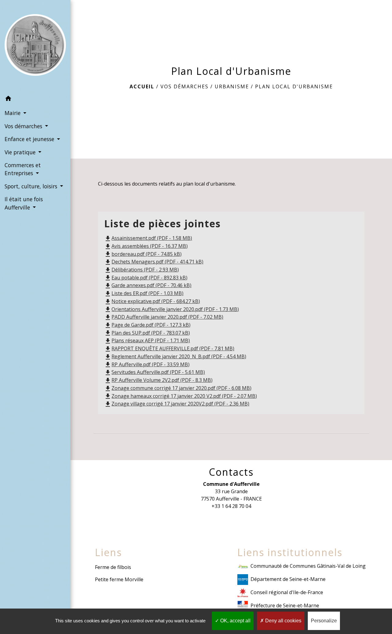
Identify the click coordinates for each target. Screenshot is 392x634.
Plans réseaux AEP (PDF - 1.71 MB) (147, 340)
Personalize (324, 620)
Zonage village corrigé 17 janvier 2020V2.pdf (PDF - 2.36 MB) (176, 403)
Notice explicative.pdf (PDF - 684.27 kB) (152, 301)
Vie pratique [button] (21, 152)
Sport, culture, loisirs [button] (32, 186)
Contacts (231, 472)
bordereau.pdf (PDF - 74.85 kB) (143, 254)
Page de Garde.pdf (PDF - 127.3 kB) (147, 324)
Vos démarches (184, 86)
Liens (108, 552)
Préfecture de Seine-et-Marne (285, 605)
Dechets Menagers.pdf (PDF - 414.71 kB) (153, 261)
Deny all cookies (282, 620)
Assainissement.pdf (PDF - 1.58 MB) (148, 238)
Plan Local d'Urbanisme (294, 86)
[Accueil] (35, 46)
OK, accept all (235, 620)
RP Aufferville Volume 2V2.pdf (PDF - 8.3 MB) (158, 380)
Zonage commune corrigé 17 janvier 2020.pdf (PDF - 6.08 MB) (177, 388)
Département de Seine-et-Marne (288, 579)
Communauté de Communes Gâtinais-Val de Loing (308, 566)
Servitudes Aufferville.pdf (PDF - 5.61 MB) (154, 372)
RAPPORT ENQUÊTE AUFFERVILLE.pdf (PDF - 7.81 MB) (169, 348)
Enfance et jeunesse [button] (30, 139)
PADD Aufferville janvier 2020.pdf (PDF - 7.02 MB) (163, 316)
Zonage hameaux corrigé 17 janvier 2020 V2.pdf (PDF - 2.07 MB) (180, 396)
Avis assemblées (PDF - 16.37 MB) (146, 246)
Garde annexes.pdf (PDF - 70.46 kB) (147, 285)
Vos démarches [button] (24, 126)
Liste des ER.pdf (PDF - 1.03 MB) (143, 293)
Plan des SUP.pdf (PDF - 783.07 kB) (147, 332)
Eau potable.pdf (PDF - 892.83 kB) (145, 277)
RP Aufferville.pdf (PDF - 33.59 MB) (147, 364)
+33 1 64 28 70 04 (231, 506)
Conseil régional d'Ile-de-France (287, 592)
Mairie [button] (13, 113)
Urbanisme (232, 86)
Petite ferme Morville (119, 579)
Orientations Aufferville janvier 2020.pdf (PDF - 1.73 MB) (171, 309)
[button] (35, 99)
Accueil (142, 86)
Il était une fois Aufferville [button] (24, 203)
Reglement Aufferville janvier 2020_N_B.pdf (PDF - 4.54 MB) (175, 356)
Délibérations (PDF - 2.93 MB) (141, 269)
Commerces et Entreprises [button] (23, 169)
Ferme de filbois (113, 567)
